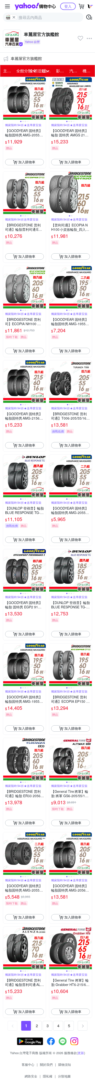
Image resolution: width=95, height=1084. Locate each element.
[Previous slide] (6, 98)
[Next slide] (42, 98)
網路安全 (31, 1076)
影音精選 (61, 71)
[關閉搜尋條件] (14, 17)
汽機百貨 (74, 71)
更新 (81, 1053)
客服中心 (28, 1064)
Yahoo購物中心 (35, 6)
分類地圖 (64, 1076)
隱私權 (47, 1076)
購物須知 (64, 1064)
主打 (7, 71)
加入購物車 (26, 161)
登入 (68, 6)
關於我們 (46, 1064)
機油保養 (88, 71)
